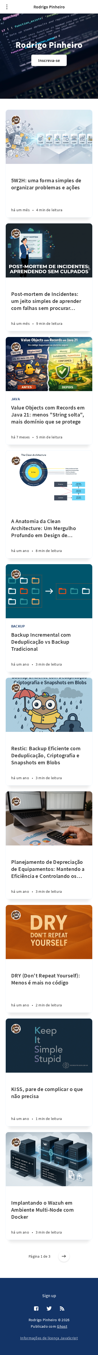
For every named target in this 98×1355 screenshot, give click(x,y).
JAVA (15, 398)
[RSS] (62, 1308)
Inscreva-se (49, 60)
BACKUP (18, 626)
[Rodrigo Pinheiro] (16, 120)
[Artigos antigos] (64, 1256)
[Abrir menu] (7, 7)
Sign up (49, 1295)
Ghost (62, 1326)
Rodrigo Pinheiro (49, 6)
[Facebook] (36, 1308)
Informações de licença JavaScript (49, 1338)
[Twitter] (49, 1308)
